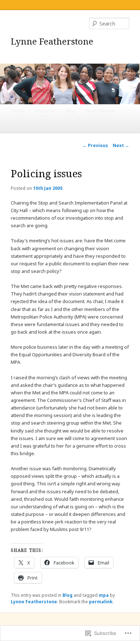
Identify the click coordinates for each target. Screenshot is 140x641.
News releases (101, 111)
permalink (101, 602)
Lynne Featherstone (52, 41)
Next (121, 145)
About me (45, 111)
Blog (70, 111)
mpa (104, 595)
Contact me (24, 125)
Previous (95, 145)
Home (18, 111)
